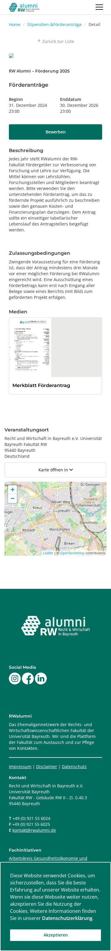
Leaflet (48, 553)
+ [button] (13, 489)
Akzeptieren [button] (56, 935)
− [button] (13, 498)
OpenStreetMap (72, 553)
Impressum (20, 766)
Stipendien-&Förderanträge (54, 24)
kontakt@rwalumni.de (34, 830)
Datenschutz (74, 766)
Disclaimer (46, 766)
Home (14, 24)
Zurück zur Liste (55, 41)
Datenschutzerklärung (67, 918)
